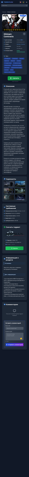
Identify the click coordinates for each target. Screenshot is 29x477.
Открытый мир (8, 65)
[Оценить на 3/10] (9, 30)
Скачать (15, 248)
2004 (21, 40)
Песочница (7, 67)
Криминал (7, 60)
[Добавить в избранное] (24, 33)
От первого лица (8, 63)
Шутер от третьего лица (9, 72)
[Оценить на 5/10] (13, 30)
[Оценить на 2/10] (7, 30)
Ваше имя (8, 325)
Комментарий (9, 331)
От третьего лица (17, 63)
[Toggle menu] (26, 2)
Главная (4, 12)
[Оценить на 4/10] (11, 30)
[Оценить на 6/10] (16, 30)
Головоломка (15, 58)
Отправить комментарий (15, 344)
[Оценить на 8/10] (20, 30)
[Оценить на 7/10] (18, 30)
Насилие (19, 60)
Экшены (23, 44)
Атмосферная (7, 58)
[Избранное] (20, 2)
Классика (21, 58)
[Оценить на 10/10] (24, 30)
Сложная (6, 69)
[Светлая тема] (23, 2)
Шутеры (19, 44)
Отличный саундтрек (17, 65)
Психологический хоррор (16, 67)
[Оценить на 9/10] (22, 30)
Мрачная (13, 60)
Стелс (12, 69)
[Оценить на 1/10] (5, 30)
